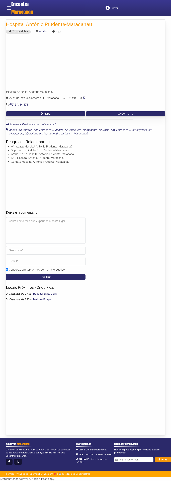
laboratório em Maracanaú (41, 133)
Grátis (80, 462)
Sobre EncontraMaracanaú (93, 449)
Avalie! (43, 31)
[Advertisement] (85, 63)
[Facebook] (9, 462)
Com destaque (99, 459)
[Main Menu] (9, 8)
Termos (10, 474)
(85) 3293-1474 (18, 104)
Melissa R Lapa (42, 299)
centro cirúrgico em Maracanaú (76, 129)
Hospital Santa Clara (45, 293)
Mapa (46, 113)
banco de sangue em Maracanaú (31, 129)
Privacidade (22, 474)
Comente (127, 113)
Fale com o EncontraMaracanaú (95, 454)
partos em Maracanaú (74, 133)
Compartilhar (19, 31)
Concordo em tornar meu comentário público (37, 269)
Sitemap (34, 474)
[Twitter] (18, 462)
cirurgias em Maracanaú (114, 129)
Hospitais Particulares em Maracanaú (33, 124)
